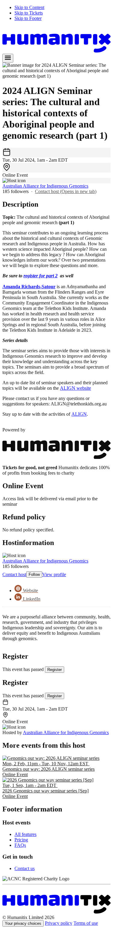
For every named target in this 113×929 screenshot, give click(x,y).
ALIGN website (75, 388)
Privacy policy (58, 923)
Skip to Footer (28, 18)
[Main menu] (7, 58)
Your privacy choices (23, 923)
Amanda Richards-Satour (28, 286)
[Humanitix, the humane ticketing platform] (56, 50)
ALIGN (79, 414)
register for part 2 (41, 275)
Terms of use (86, 923)
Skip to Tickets (28, 12)
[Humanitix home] (56, 911)
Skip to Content (29, 7)
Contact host (65, 191)
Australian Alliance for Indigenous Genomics (45, 186)
